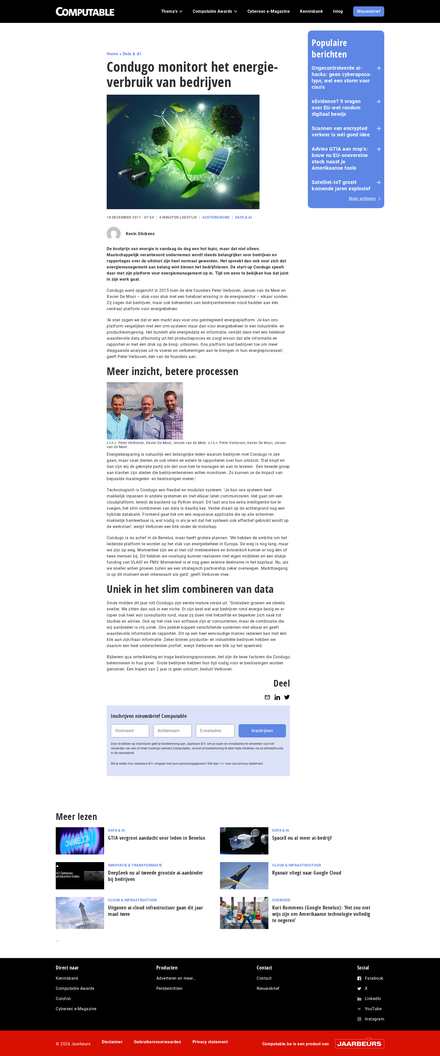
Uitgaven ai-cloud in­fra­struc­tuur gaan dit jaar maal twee (155, 910)
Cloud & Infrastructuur (296, 865)
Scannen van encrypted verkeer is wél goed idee (341, 131)
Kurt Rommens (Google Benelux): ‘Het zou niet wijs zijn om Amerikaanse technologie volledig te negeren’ (321, 914)
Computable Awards (75, 988)
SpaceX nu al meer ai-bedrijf (302, 837)
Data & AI (132, 53)
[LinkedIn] (277, 697)
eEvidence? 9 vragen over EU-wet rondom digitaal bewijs (336, 107)
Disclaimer (112, 1041)
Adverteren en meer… (176, 978)
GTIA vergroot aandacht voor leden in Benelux (156, 837)
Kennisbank (67, 978)
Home (112, 53)
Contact (264, 978)
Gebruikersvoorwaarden (157, 1041)
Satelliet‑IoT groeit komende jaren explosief (341, 185)
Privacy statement (210, 1041)
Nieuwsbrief (268, 988)
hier (222, 763)
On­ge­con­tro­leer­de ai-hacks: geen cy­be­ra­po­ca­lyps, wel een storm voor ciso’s (342, 77)
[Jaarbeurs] (357, 1043)
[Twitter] (287, 697)
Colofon (63, 998)
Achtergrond (216, 217)
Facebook (374, 978)
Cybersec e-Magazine (76, 1008)
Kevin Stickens (140, 233)
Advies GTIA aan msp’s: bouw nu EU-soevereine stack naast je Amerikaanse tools (340, 158)
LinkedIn (373, 998)
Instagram (374, 1019)
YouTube (373, 1008)
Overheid (281, 900)
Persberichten (169, 988)
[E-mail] (267, 697)
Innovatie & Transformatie (135, 865)
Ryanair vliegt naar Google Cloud (306, 872)
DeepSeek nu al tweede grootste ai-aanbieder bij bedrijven (155, 875)
